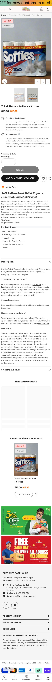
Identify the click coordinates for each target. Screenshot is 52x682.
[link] (13, 421)
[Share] (49, 178)
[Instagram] (14, 605)
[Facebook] (6, 605)
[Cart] (47, 9)
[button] (43, 81)
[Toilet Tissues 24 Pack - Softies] (26, 459)
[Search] (10, 9)
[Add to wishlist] (43, 178)
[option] (26, 51)
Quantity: (5, 156)
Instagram (37, 284)
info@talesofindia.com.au (24, 596)
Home (3, 15)
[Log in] (41, 9)
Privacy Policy (44, 663)
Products (12, 15)
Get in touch (43, 323)
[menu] (3, 9)
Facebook (5, 287)
